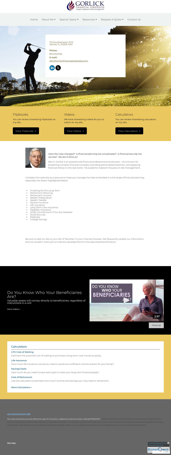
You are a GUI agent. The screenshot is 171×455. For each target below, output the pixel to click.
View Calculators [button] (128, 131)
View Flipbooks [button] (25, 131)
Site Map (11, 443)
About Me (48, 19)
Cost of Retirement (21, 377)
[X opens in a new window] (58, 68)
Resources (88, 19)
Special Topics (68, 19)
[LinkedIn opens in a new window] (52, 68)
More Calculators (21, 387)
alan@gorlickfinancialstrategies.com (68, 61)
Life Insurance (19, 360)
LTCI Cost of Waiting (22, 352)
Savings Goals (18, 369)
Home (34, 19)
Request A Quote (111, 19)
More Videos (13, 309)
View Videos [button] (74, 131)
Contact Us (134, 19)
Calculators (19, 346)
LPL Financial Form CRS (18, 414)
